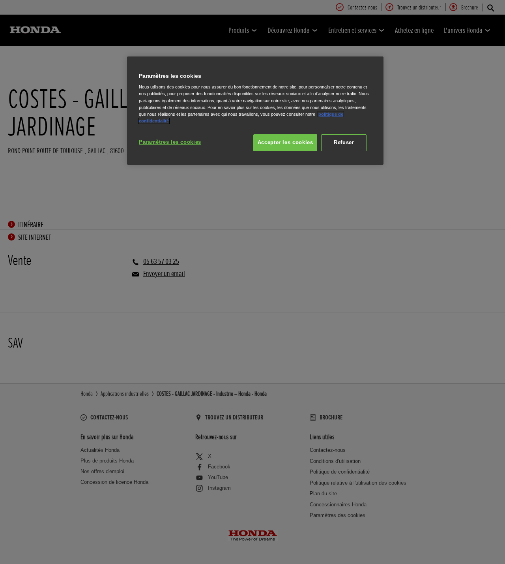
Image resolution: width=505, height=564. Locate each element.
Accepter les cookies (285, 142)
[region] (255, 110)
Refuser (344, 142)
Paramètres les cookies (170, 142)
